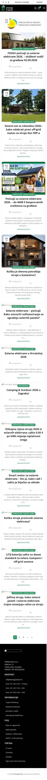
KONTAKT (39, 2)
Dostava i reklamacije (14, 734)
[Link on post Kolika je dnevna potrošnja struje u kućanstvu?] (23, 251)
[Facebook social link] (3, 2)
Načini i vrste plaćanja (14, 738)
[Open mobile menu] (44, 8)
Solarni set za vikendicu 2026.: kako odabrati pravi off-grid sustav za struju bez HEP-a (23, 129)
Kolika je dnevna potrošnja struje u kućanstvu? (23, 273)
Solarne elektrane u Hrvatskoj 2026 (23, 355)
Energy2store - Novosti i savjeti (23, 49)
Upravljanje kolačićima (14, 715)
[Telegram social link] (36, 65)
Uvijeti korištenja (12, 702)
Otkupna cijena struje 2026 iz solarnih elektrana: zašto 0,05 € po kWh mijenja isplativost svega (23, 434)
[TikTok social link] (8, 2)
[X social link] (27, 65)
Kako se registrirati (13, 725)
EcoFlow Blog (23, 385)
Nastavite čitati (23, 84)
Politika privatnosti (13, 707)
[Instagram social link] (5, 2)
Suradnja (9, 752)
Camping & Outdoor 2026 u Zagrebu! (23, 391)
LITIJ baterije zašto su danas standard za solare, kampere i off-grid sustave (23, 558)
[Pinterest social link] (30, 65)
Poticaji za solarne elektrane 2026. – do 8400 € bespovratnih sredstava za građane (23, 202)
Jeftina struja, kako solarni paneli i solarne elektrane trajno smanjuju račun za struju (23, 600)
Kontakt (9, 757)
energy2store (17, 66)
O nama (9, 748)
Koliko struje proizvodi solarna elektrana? (23, 519)
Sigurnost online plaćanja (15, 761)
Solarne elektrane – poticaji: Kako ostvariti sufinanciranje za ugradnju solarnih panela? (23, 314)
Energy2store (18, 774)
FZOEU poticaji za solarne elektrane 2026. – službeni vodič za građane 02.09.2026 (23, 56)
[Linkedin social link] (33, 65)
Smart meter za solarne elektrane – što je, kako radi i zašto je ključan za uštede (23, 479)
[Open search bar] (35, 8)
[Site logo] (7, 8)
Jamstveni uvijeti (12, 711)
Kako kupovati (11, 730)
